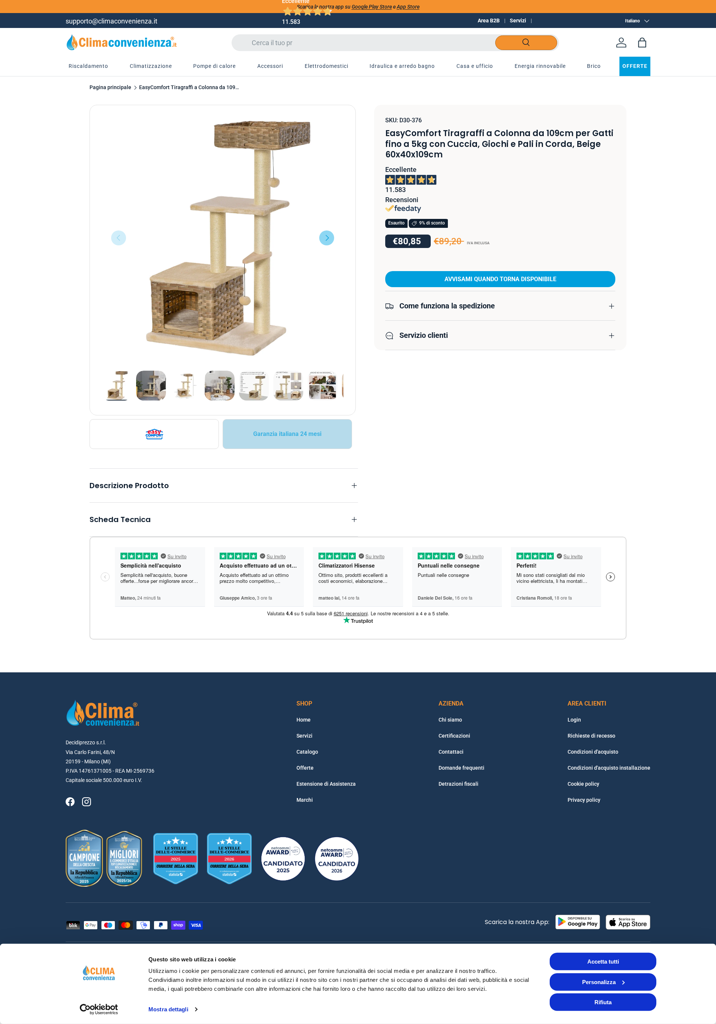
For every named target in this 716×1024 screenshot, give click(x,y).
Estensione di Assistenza (326, 784)
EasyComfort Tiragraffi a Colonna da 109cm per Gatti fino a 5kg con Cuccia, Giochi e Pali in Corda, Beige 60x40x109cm (189, 87)
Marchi (304, 800)
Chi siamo (450, 720)
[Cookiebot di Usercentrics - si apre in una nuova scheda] (99, 1009)
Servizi (518, 20)
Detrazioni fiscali (458, 784)
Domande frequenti (461, 768)
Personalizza (599, 982)
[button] (642, 42)
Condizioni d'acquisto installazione (609, 768)
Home (303, 720)
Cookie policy (583, 784)
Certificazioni (454, 736)
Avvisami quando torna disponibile (500, 279)
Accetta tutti (603, 961)
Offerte (305, 768)
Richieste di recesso (591, 736)
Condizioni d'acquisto (593, 752)
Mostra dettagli (168, 1009)
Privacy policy (584, 800)
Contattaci (451, 752)
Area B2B (489, 20)
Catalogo (307, 752)
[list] (222, 237)
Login (574, 720)
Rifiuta (603, 1002)
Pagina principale (110, 87)
